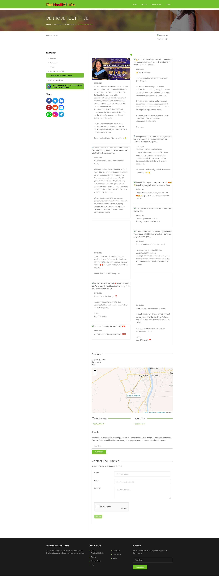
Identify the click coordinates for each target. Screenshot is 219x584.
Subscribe (99, 452)
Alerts (52, 67)
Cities (145, 4)
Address (53, 59)
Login (168, 4)
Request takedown (56, 80)
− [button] (95, 374)
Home (135, 4)
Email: (96, 480)
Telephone (53, 63)
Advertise (116, 550)
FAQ (92, 565)
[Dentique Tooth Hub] (133, 391)
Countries (157, 4)
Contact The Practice (57, 71)
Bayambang (69, 24)
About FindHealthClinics (97, 551)
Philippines (58, 24)
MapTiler (152, 412)
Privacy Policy (96, 561)
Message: (97, 488)
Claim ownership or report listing (61, 75)
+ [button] (95, 370)
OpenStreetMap (160, 412)
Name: (96, 473)
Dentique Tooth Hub (133, 396)
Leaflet (146, 412)
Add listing (117, 554)
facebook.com (140, 424)
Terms (93, 557)
